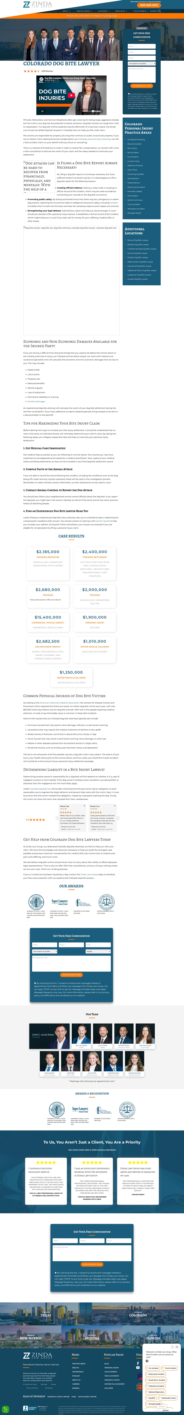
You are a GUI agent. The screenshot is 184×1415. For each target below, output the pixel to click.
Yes (95, 713)
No (88, 713)
